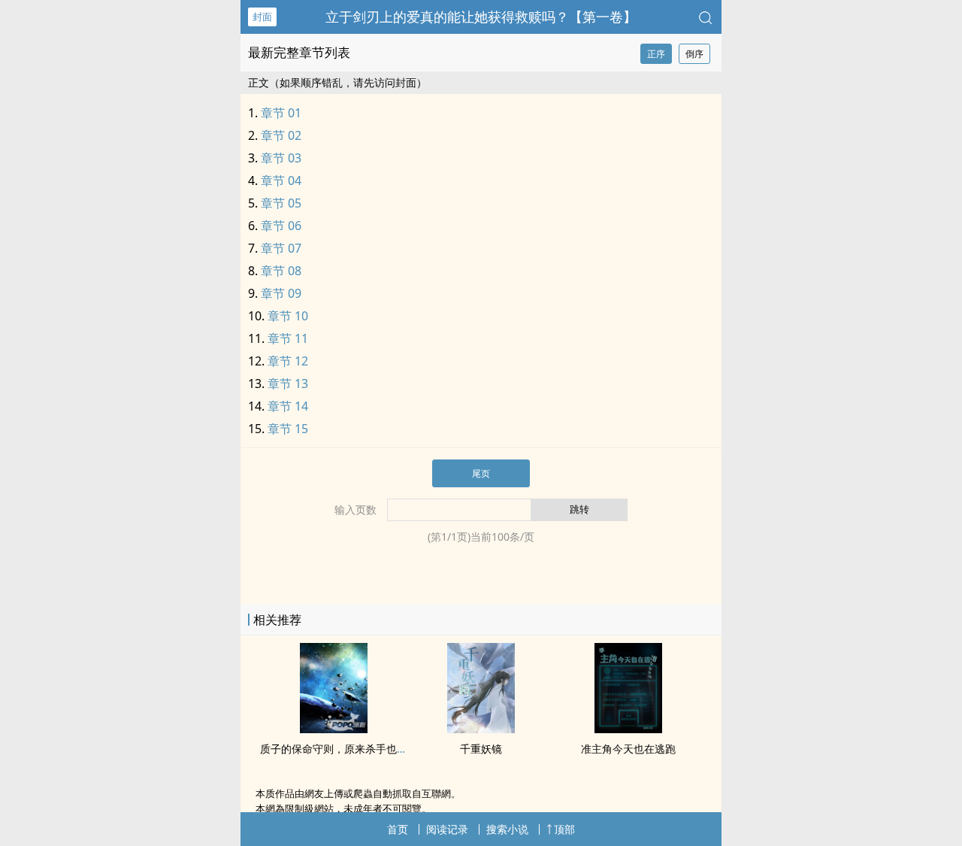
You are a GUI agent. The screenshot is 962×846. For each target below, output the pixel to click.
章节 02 (281, 135)
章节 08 (281, 270)
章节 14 (288, 406)
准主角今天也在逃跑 (628, 748)
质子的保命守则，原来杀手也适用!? (342, 748)
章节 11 (288, 338)
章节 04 (281, 180)
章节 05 (281, 203)
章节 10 (288, 316)
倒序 (694, 53)
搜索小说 (507, 829)
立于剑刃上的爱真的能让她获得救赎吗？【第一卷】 (481, 17)
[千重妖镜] (481, 728)
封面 (262, 16)
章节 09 (281, 293)
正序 (656, 53)
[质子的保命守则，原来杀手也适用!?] (334, 728)
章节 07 (281, 248)
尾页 (481, 473)
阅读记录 (447, 829)
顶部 (564, 829)
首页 (397, 829)
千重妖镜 (481, 748)
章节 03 (281, 158)
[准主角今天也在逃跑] (628, 728)
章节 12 (288, 361)
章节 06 (281, 225)
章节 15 (288, 428)
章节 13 (288, 383)
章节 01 (281, 113)
